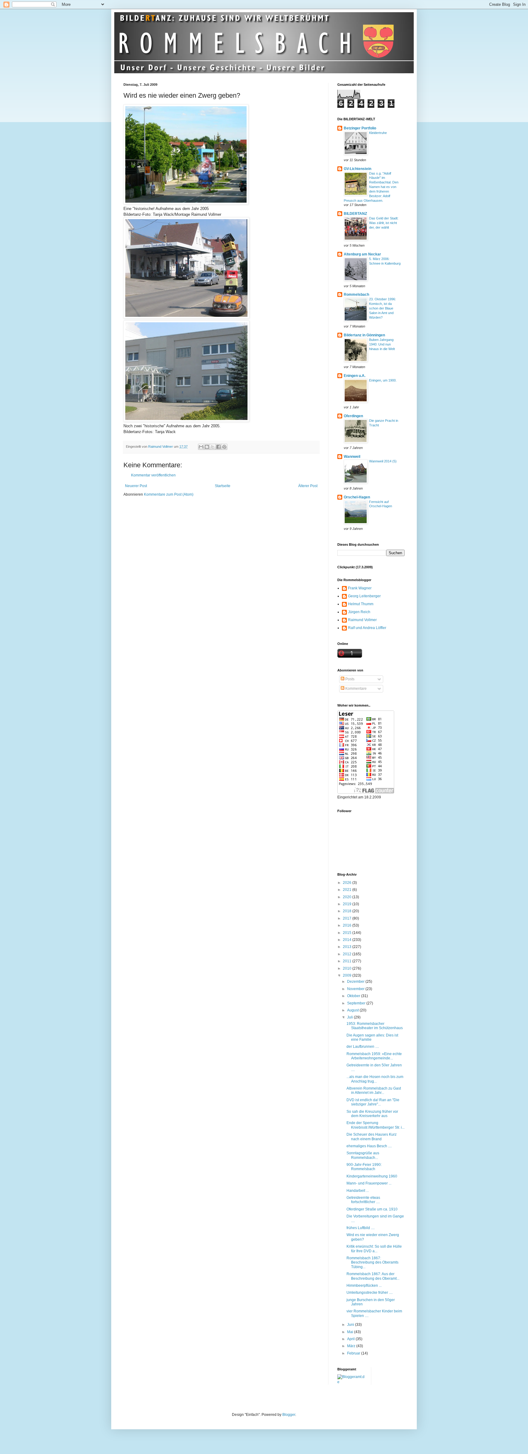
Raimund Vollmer (362, 620)
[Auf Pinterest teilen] (224, 447)
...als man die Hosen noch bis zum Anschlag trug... (374, 1079)
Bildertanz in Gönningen (364, 335)
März (351, 1346)
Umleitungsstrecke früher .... (369, 1292)
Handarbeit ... (357, 1190)
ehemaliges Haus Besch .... (369, 1146)
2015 (347, 933)
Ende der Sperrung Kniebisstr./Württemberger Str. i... (375, 1125)
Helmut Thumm (360, 604)
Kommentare (355, 688)
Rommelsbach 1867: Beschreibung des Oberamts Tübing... (372, 1262)
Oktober (354, 996)
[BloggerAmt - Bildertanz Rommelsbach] (351, 1382)
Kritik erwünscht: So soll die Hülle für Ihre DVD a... (374, 1248)
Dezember (356, 981)
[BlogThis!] (207, 447)
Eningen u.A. (354, 376)
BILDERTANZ (355, 214)
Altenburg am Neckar (362, 254)
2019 (347, 904)
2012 (347, 954)
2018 (347, 911)
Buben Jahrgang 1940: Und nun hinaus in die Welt (382, 344)
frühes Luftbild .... (360, 1228)
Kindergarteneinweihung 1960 (371, 1176)
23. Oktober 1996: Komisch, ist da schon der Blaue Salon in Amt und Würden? (382, 308)
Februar (354, 1353)
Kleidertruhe (378, 133)
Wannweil (352, 456)
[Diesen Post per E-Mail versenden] (201, 447)
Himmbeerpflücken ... (364, 1285)
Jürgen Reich (359, 612)
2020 (347, 897)
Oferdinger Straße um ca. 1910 (372, 1209)
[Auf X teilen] (213, 447)
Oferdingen (353, 416)
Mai (350, 1332)
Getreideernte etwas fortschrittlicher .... (363, 1199)
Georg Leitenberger (364, 596)
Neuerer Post (136, 486)
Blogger (288, 1414)
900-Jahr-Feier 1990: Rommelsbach (364, 1167)
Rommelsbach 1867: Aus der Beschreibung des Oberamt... (372, 1276)
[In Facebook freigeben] (218, 447)
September (356, 1003)
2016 (347, 925)
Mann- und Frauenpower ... (368, 1183)
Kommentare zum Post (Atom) (168, 494)
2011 (347, 961)
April (351, 1339)
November (356, 989)
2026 (347, 883)
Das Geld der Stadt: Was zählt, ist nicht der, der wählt (383, 222)
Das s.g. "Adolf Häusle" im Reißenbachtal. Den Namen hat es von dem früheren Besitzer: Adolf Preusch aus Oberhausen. (371, 187)
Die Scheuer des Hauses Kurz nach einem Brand (371, 1136)
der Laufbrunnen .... (362, 1046)
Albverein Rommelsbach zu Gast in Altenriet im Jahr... (373, 1090)
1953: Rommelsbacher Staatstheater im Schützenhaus (374, 1026)
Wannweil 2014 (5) (383, 461)
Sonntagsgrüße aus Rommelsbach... (362, 1155)
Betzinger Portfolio (360, 128)
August (353, 1010)
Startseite (222, 486)
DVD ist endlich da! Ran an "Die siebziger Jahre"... (372, 1102)
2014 (347, 940)
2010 (347, 968)
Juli (350, 1017)
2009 (347, 975)
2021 (347, 890)
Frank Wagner (360, 588)
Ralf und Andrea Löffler (367, 628)
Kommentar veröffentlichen (153, 475)
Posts (349, 679)
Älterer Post (307, 486)
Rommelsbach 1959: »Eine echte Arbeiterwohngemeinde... (374, 1056)
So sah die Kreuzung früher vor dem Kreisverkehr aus (372, 1113)
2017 (347, 918)
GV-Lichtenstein (357, 169)
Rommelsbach (356, 294)
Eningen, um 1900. (383, 380)
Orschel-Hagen (357, 497)
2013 (347, 947)
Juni (351, 1324)
